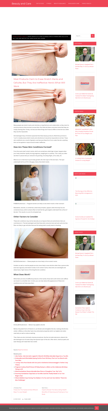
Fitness (49, 3)
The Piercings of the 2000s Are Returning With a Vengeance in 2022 (83, 193)
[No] (106, 408)
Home (15, 36)
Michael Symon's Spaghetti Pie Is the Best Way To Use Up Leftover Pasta (84, 66)
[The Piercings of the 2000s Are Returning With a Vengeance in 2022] (85, 178)
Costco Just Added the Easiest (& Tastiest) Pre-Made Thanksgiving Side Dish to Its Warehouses (84, 96)
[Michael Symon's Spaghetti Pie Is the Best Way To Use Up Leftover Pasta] (85, 48)
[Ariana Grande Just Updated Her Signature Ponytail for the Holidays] (85, 204)
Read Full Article (23, 350)
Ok (96, 408)
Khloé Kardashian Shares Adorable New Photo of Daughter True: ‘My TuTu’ (38, 371)
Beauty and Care (21, 3)
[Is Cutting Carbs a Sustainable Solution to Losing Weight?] (85, 144)
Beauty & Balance (60, 3)
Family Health (86, 3)
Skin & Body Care (73, 3)
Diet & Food (40, 3)
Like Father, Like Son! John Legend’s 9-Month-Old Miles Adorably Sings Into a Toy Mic (41, 356)
